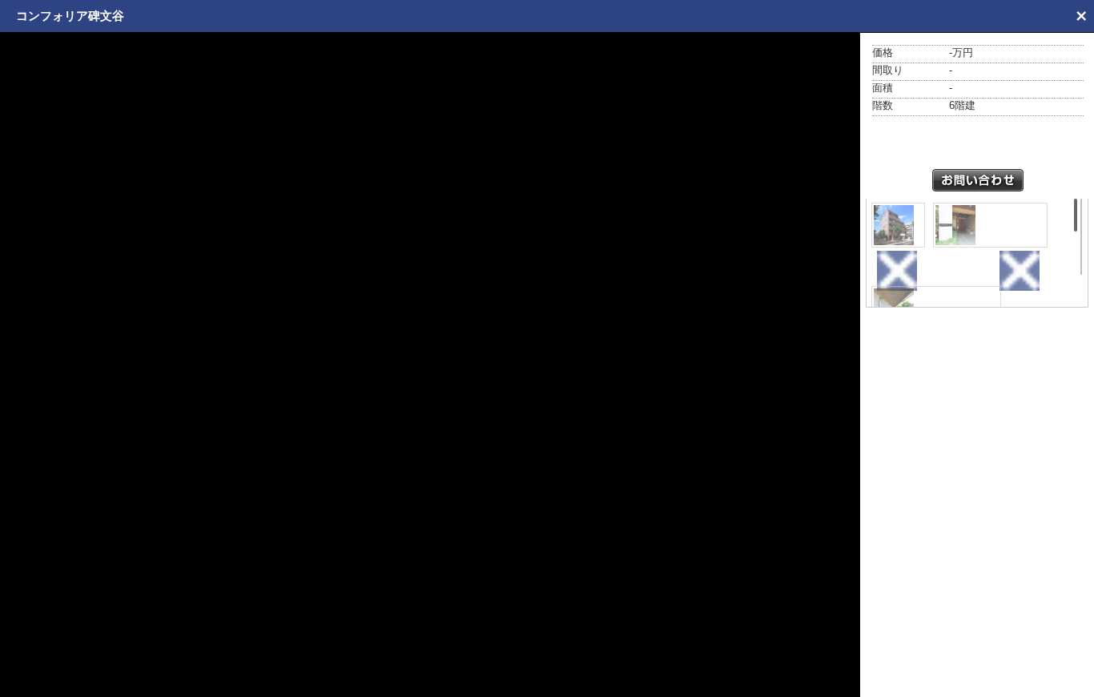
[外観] (898, 225)
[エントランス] (990, 225)
